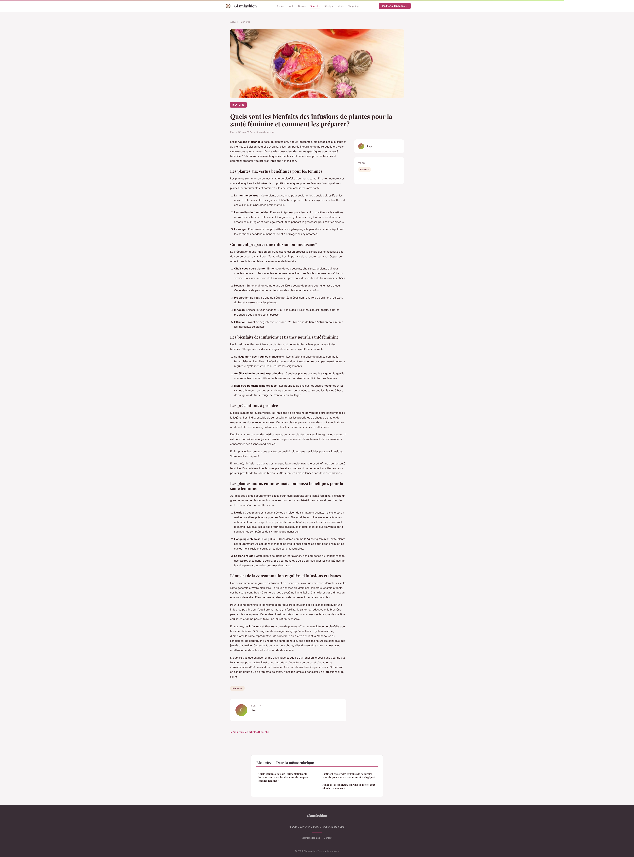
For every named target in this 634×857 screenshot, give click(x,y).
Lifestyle (329, 5)
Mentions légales (311, 837)
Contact (328, 837)
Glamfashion (245, 5)
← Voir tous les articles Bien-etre (249, 732)
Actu (291, 5)
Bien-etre (315, 5)
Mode (340, 5)
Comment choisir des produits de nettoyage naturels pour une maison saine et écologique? (348, 775)
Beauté (302, 5)
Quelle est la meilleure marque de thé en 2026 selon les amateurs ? (348, 786)
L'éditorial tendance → (395, 5)
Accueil (281, 5)
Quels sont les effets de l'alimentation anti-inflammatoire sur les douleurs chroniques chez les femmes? (283, 777)
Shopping (353, 5)
